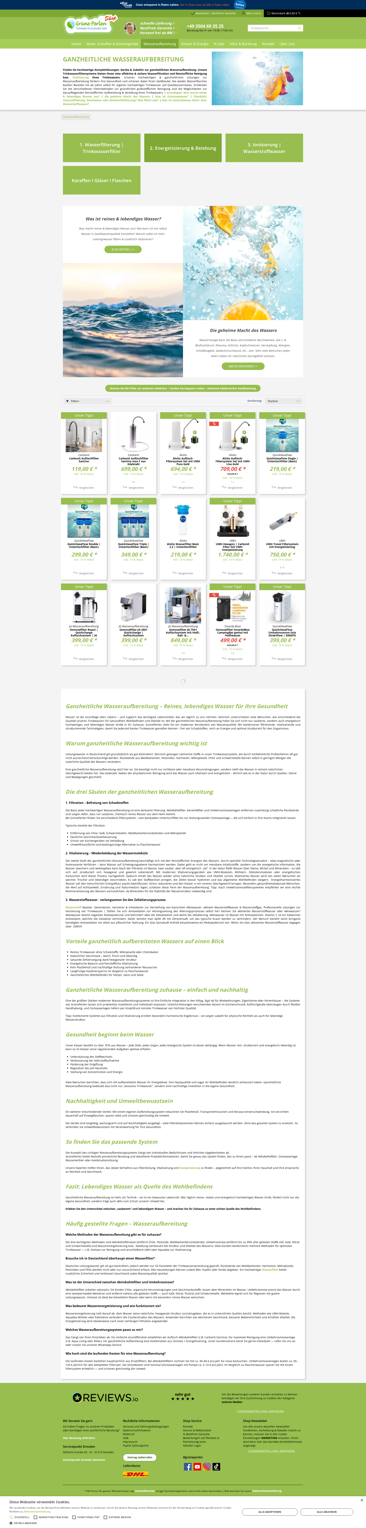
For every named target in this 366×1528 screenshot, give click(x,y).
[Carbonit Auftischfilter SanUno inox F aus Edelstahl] (133, 434)
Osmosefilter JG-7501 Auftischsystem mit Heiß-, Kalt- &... (183, 632)
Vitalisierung (80, 77)
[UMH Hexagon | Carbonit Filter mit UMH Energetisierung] (233, 520)
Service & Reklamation (197, 1430)
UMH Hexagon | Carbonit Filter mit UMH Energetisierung (232, 547)
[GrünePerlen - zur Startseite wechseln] (90, 27)
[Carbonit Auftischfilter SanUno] (84, 434)
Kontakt (188, 1426)
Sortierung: (254, 401)
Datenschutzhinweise (136, 1430)
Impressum (130, 1442)
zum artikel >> (123, 249)
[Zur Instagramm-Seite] (207, 1467)
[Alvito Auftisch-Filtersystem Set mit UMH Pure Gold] (183, 434)
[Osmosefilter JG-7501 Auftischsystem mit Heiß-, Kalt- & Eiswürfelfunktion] (183, 605)
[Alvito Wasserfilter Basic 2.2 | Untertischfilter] (183, 520)
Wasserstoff (73, 907)
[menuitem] (76, 44)
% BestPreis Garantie (196, 1434)
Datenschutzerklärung (267, 1491)
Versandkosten (145, 1491)
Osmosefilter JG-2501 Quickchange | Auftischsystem (133, 632)
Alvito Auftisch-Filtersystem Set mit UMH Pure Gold (183, 461)
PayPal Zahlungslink (135, 1445)
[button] (122, 1523)
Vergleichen (86, 487)
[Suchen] (299, 28)
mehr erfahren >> (243, 366)
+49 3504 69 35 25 (205, 26)
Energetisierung (190, 1168)
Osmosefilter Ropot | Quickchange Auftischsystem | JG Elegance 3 (84, 632)
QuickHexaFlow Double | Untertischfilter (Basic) (83, 546)
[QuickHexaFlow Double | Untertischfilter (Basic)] (84, 520)
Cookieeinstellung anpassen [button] (260, 1411)
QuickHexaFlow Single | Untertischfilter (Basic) (282, 460)
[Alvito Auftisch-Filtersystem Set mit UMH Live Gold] (233, 434)
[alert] (183, 1512)
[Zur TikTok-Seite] (216, 1467)
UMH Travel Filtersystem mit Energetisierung (282, 546)
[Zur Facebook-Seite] (188, 1467)
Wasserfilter (270, 1269)
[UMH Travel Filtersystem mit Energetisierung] (282, 520)
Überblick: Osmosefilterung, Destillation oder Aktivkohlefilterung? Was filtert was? (135, 98)
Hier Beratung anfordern (79, 1438)
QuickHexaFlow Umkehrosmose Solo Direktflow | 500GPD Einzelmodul (282, 632)
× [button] (361, 1500)
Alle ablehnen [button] (327, 1512)
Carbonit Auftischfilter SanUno (84, 460)
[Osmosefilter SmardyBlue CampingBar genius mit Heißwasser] (233, 605)
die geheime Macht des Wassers (127, 96)
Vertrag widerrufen (139, 1457)
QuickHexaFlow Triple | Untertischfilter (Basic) (133, 546)
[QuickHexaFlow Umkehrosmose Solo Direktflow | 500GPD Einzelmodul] (282, 605)
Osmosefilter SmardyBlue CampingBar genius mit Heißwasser (233, 632)
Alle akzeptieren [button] (269, 1512)
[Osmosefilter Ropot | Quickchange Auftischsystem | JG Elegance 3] (84, 605)
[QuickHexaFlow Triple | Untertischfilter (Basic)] (133, 520)
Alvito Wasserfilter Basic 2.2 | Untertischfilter (183, 546)
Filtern (74, 401)
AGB (125, 1438)
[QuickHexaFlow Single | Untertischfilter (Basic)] (282, 434)
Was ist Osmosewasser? (172, 96)
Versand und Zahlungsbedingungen (146, 1426)
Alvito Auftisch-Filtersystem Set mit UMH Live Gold (233, 461)
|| (183, 388)
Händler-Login (192, 1445)
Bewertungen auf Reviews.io (201, 1438)
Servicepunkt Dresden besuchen (84, 1460)
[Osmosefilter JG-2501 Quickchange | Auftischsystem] (133, 605)
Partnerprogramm (194, 1442)
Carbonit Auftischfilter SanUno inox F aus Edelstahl (133, 461)
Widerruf (128, 1434)
